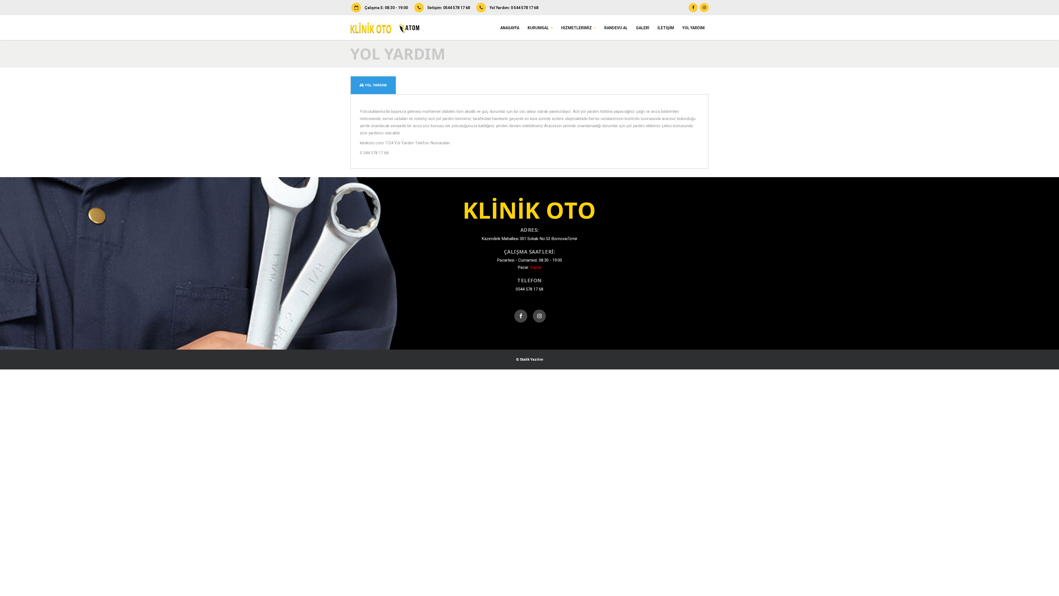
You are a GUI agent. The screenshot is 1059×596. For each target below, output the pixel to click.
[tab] (373, 85)
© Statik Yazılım (529, 359)
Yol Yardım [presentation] (375, 85)
